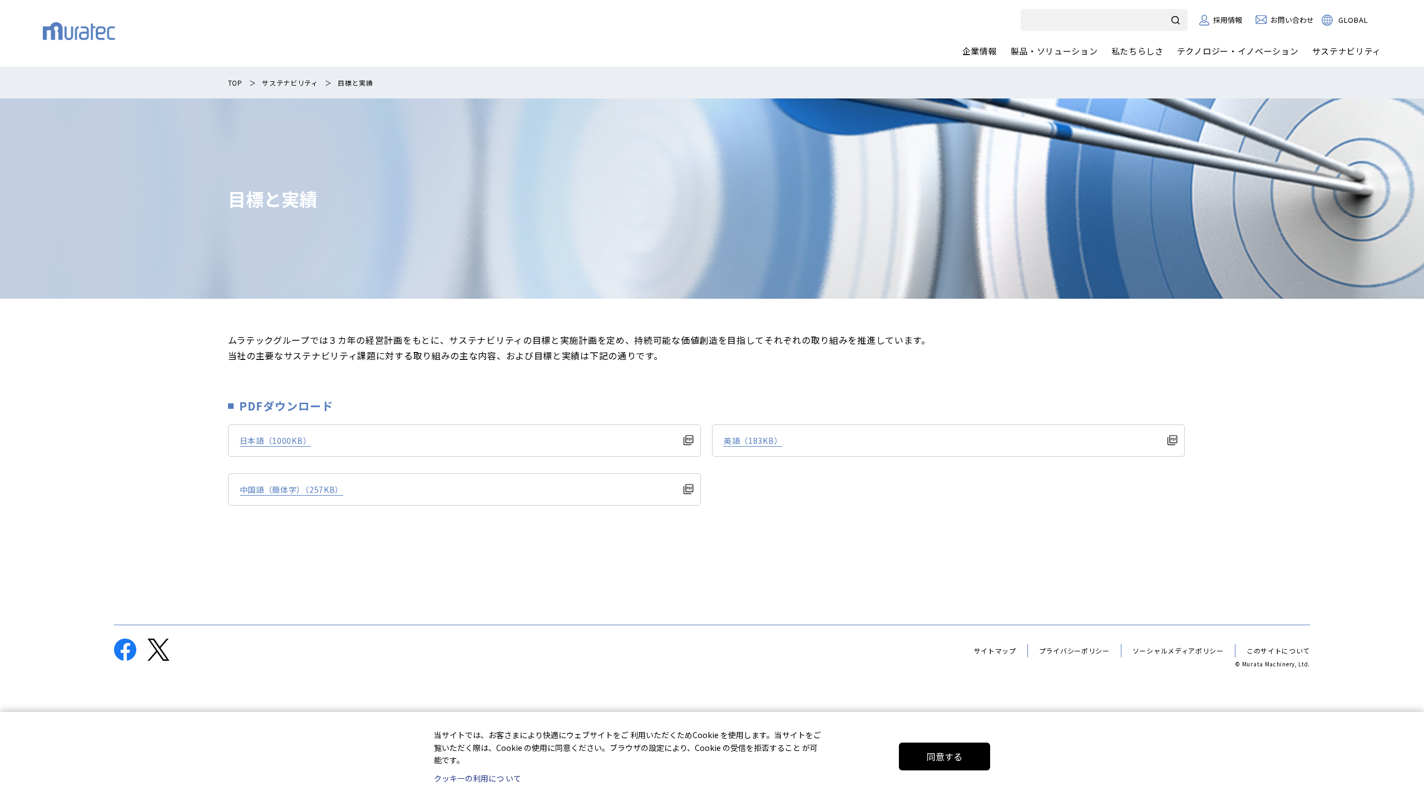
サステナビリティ (1347, 51)
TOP (235, 82)
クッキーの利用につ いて (477, 778)
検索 (1176, 20)
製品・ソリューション (1054, 51)
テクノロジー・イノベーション (1238, 51)
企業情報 (979, 51)
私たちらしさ (1137, 51)
